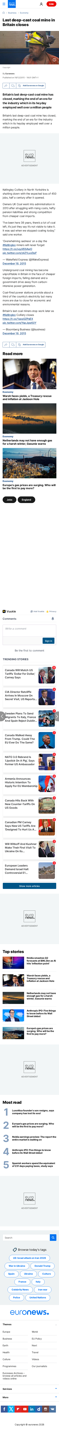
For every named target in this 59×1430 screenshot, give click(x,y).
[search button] (53, 1237)
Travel (35, 1352)
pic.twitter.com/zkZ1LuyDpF (20, 253)
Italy (38, 1281)
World (35, 1331)
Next (34, 1345)
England (26, 499)
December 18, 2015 (14, 263)
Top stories (13, 951)
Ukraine (28, 1273)
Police (16, 1297)
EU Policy (37, 1338)
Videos (35, 1359)
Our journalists (39, 1366)
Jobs (9, 499)
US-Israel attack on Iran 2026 (29, 1258)
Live (51, 3)
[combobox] (29, 1237)
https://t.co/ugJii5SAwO (17, 249)
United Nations (38, 1297)
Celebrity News (20, 1289)
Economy (24, 13)
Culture (46, 1273)
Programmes (9, 1366)
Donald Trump (42, 1265)
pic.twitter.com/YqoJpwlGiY (19, 322)
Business (12, 13)
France (22, 1281)
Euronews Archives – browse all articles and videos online (15, 1376)
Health (6, 1352)
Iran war (42, 1289)
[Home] (4, 13)
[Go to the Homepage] (12, 4)
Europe (6, 1331)
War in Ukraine (17, 1265)
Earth (5, 1345)
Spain (11, 1273)
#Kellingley (9, 245)
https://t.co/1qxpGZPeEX (18, 318)
